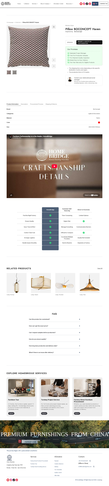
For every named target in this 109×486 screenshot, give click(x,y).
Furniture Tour (34, 464)
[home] (6, 4)
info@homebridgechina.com (85, 466)
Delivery (56, 466)
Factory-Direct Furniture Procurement (39, 461)
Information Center (58, 4)
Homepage (10, 22)
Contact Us (103, 3)
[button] (35, 4)
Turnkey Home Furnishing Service (38, 466)
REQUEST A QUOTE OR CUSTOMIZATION (84, 42)
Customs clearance (58, 464)
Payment (56, 461)
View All (99, 268)
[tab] (14, 104)
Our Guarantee (58, 469)
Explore (11, 413)
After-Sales (56, 475)
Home (19, 4)
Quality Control (58, 472)
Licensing (99, 480)
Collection (26, 4)
